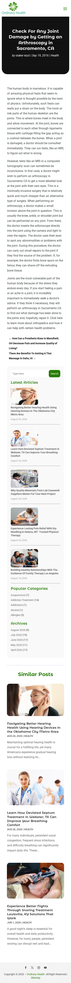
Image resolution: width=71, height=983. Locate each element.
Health (55, 55)
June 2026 (17, 639)
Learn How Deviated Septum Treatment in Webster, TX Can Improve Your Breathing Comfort (35, 452)
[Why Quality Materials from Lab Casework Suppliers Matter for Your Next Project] (24, 479)
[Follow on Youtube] (45, 967)
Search (54, 373)
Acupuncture (18, 595)
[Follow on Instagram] (38, 967)
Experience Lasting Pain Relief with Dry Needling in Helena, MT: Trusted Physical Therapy (35, 532)
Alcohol (15, 610)
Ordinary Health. (36, 974)
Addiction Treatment (22, 600)
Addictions (17, 605)
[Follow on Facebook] (25, 967)
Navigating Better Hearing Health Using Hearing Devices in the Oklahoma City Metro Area (34, 411)
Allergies (15, 615)
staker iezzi (23, 55)
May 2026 (16, 645)
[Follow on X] (32, 967)
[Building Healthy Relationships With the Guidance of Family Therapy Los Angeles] (24, 558)
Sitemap (35, 977)
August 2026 (18, 630)
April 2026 (16, 649)
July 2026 (16, 634)
